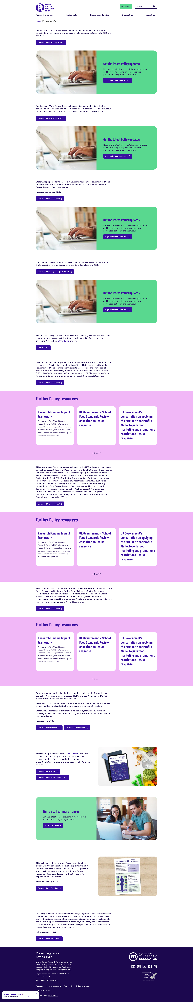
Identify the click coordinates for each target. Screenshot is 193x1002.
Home (38, 21)
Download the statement (49, 199)
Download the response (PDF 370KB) (54, 272)
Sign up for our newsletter (116, 80)
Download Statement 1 (48, 728)
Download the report (47, 771)
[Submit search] (154, 6)
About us (150, 15)
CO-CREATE (63, 341)
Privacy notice (82, 986)
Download (42, 347)
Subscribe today (52, 825)
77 (99, 453)
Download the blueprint (48, 939)
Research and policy (99, 15)
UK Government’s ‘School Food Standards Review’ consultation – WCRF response (96, 425)
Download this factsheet (48, 888)
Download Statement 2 (76, 728)
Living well (71, 15)
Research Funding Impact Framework (55, 425)
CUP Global (72, 753)
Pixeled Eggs (53, 995)
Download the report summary (51, 777)
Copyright (68, 986)
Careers (39, 986)
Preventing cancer (44, 15)
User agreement (53, 986)
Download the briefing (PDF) (50, 42)
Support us (127, 15)
